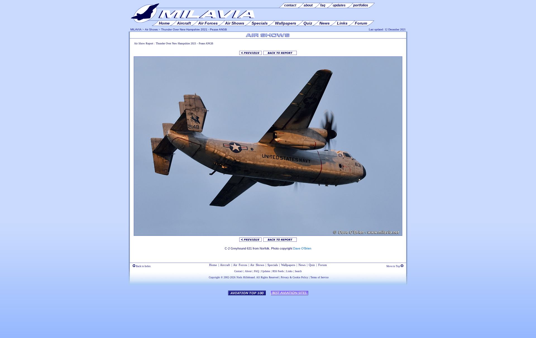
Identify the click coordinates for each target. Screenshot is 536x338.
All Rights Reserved (267, 277)
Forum (322, 265)
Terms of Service (319, 277)
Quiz (312, 265)
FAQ (256, 271)
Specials (272, 265)
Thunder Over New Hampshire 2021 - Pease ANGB (194, 29)
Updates (265, 271)
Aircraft (225, 265)
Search (298, 271)
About (248, 271)
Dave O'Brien (302, 248)
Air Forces (240, 265)
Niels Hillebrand (245, 277)
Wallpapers (288, 265)
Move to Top (393, 266)
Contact (238, 271)
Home (213, 265)
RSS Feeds (278, 271)
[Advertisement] (268, 314)
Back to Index (143, 266)
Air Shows (151, 29)
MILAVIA (136, 29)
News (301, 265)
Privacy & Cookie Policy (294, 277)
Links (289, 271)
